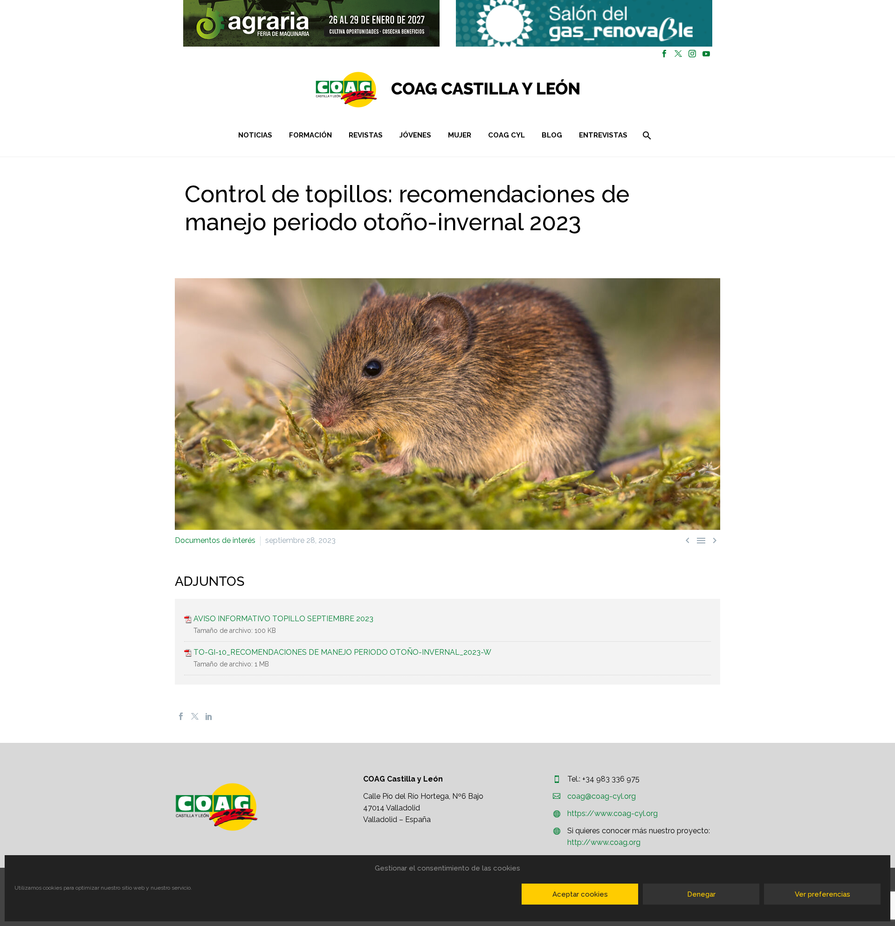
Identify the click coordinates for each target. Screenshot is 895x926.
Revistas (366, 135)
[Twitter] (678, 53)
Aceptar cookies (580, 894)
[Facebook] (664, 53)
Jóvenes (415, 135)
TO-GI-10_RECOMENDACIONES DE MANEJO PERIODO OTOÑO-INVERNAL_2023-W (342, 652)
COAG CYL (506, 135)
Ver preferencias (822, 894)
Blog (552, 135)
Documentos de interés (215, 540)
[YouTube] (706, 53)
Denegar (701, 894)
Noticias (255, 135)
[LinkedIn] (209, 716)
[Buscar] (646, 135)
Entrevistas (603, 135)
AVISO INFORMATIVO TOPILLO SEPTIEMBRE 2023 (283, 618)
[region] (311, 23)
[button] (311, 23)
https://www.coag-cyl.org (612, 813)
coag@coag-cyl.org (601, 796)
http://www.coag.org (603, 842)
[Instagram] (692, 53)
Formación (310, 135)
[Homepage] (503, 90)
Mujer (459, 135)
